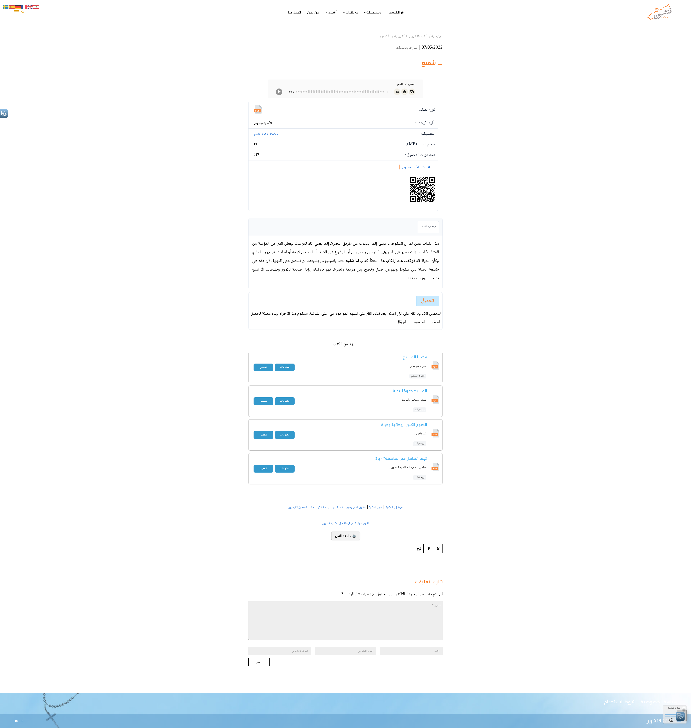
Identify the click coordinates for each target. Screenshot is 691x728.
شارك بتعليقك (406, 47)
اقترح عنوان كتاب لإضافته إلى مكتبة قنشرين (345, 523)
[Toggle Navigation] (16, 12)
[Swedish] (6, 7)
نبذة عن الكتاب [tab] (428, 226)
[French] (24, 7)
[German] (18, 7)
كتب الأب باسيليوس (413, 167)
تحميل (427, 300)
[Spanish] (12, 7)
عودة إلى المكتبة (394, 507)
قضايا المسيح (415, 357)
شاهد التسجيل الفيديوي (301, 507)
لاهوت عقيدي (261, 133)
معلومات (285, 367)
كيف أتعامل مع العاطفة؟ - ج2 (401, 458)
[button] (682, 703)
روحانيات (274, 133)
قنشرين (653, 721)
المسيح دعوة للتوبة (410, 391)
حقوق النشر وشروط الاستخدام (349, 507)
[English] (30, 7)
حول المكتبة (375, 507)
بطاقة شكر (323, 507)
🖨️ (345, 536)
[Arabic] (36, 7)
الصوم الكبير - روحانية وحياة (404, 425)
